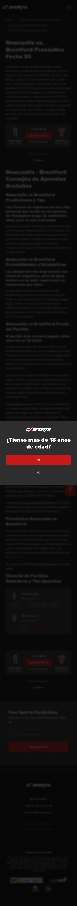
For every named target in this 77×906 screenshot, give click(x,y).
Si (38, 459)
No (38, 472)
